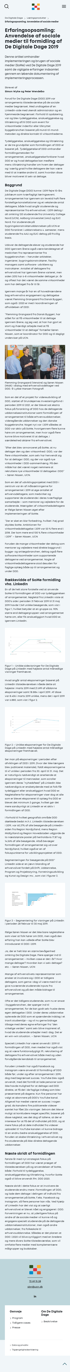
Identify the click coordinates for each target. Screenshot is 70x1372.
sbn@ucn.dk (35, 1287)
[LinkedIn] (35, 1296)
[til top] (65, 1364)
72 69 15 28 (35, 1281)
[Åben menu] (64, 6)
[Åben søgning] (7, 6)
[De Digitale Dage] (36, 6)
